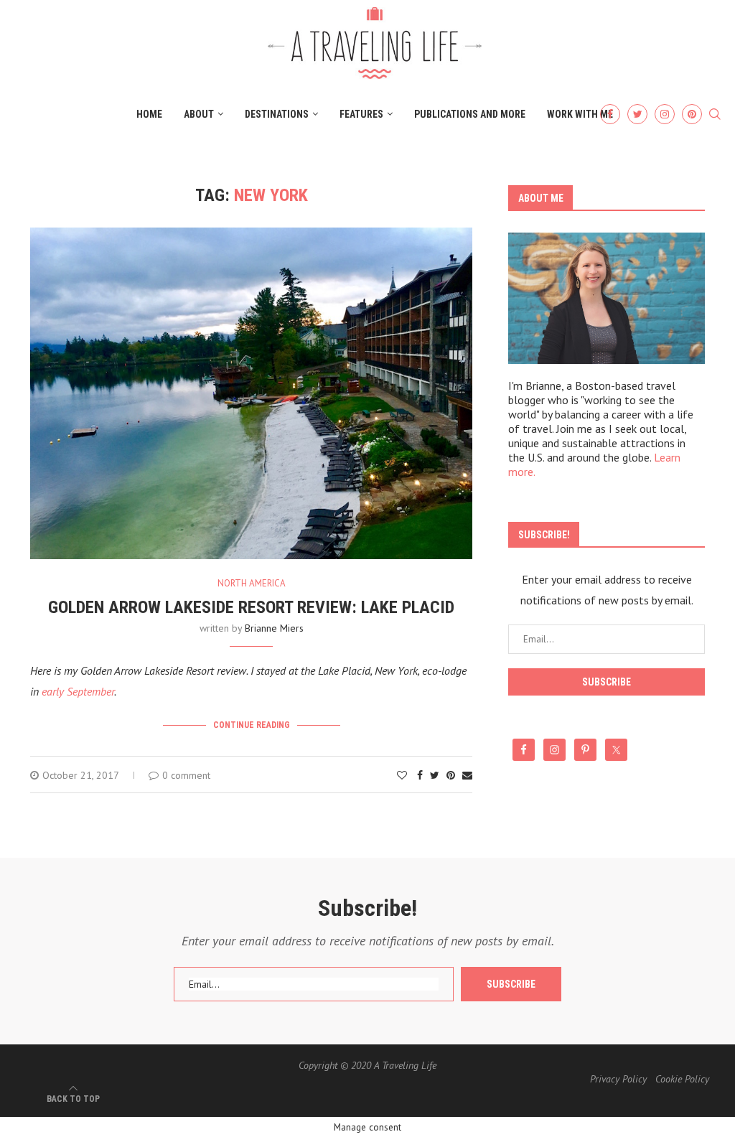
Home (149, 114)
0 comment (186, 775)
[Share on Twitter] (434, 775)
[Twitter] (637, 114)
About (199, 114)
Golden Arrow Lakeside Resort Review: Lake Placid (251, 607)
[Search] (715, 114)
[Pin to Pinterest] (450, 775)
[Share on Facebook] (420, 775)
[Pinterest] (692, 114)
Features (361, 114)
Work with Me (580, 114)
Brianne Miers (274, 628)
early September (78, 691)
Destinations (277, 114)
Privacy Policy (618, 1078)
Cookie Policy (682, 1078)
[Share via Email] (467, 775)
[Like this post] (402, 775)
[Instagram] (665, 114)
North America (251, 583)
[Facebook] (610, 114)
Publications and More (469, 114)
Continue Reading (251, 725)
